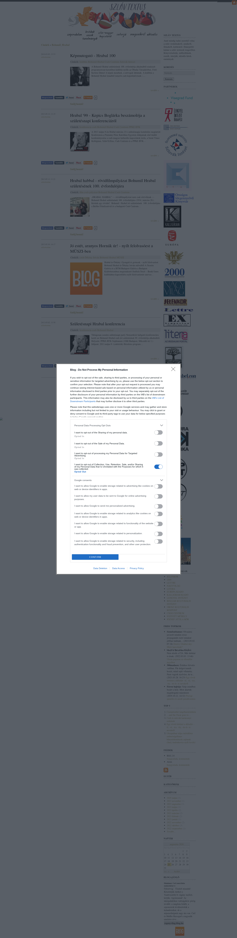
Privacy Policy (137, 568)
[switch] (158, 432)
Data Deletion (100, 568)
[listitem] (118, 425)
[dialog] (118, 469)
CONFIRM (95, 557)
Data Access (118, 568)
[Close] (174, 370)
